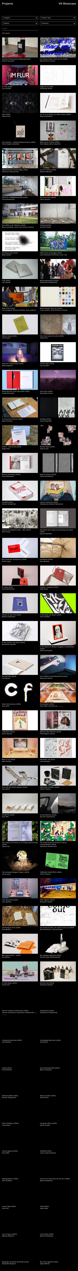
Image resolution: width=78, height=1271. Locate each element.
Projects (7, 4)
